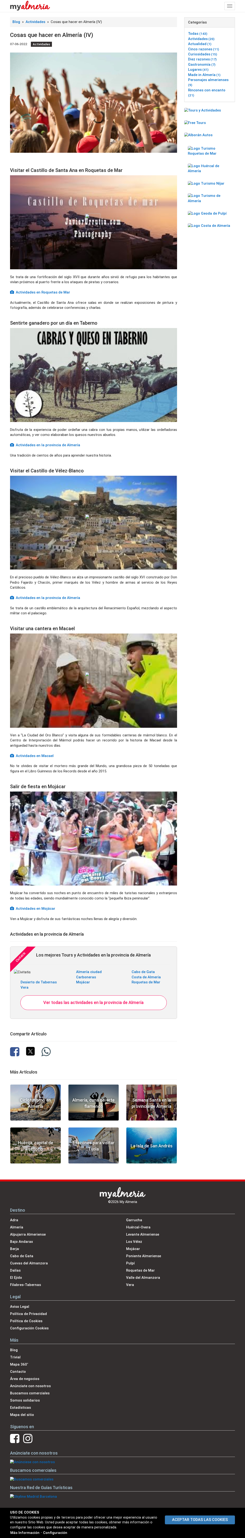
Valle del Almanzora (143, 1277)
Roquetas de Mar (146, 982)
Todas (197, 33)
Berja (14, 1249)
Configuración (55, 1533)
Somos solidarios (25, 1400)
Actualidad (199, 44)
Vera (24, 987)
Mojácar (83, 982)
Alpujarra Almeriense (28, 1234)
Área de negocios (24, 1379)
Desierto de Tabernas (39, 982)
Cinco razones (203, 49)
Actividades (36, 22)
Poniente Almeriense (143, 1256)
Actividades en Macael (34, 756)
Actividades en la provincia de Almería (47, 445)
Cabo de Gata (143, 972)
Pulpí (130, 1263)
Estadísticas (20, 1407)
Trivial (15, 1357)
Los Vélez (134, 1241)
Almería (16, 1227)
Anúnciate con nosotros (30, 1386)
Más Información (24, 1533)
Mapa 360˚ (19, 1364)
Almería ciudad (89, 972)
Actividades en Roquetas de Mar (42, 292)
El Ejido (16, 1277)
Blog (16, 22)
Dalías (15, 1270)
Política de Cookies (26, 1321)
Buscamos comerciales (30, 1393)
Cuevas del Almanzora (29, 1263)
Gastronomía (201, 64)
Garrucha (134, 1220)
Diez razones (202, 59)
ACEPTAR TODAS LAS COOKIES (200, 1519)
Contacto (18, 1371)
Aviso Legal (19, 1306)
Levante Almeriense (142, 1234)
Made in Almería (204, 75)
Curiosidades (202, 54)
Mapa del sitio (22, 1415)
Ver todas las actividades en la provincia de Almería (93, 1002)
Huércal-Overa (138, 1227)
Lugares (198, 69)
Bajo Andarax (21, 1241)
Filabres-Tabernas (25, 1285)
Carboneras (86, 977)
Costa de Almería (146, 977)
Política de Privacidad (28, 1314)
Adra (14, 1220)
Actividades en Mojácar (34, 908)
